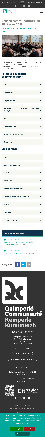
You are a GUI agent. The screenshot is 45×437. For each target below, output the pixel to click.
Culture (7, 173)
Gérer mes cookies (22, 412)
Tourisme (8, 142)
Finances (7, 84)
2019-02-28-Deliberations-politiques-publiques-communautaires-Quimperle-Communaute (20, 242)
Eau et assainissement (13, 165)
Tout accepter (16, 429)
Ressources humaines (13, 188)
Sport (6, 118)
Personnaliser (22, 434)
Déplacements (10, 100)
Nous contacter (37, 2)
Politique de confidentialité (22, 409)
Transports (9, 204)
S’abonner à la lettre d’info (22, 359)
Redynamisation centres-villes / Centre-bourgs (21, 109)
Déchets (7, 212)
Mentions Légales (22, 405)
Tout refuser (29, 429)
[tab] (22, 84)
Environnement (10, 126)
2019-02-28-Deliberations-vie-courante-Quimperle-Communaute (21, 252)
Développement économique (16, 196)
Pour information (11, 220)
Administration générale (15, 134)
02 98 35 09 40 (24, 348)
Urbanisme (8, 92)
